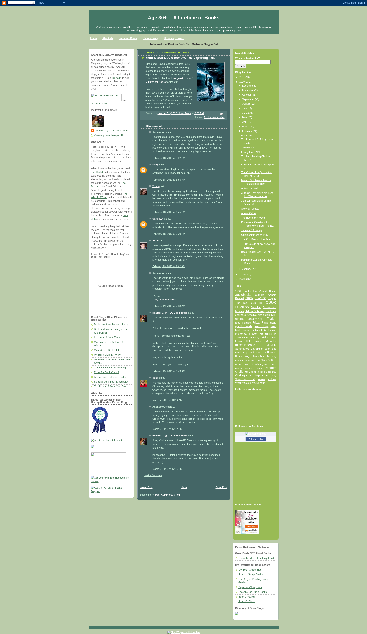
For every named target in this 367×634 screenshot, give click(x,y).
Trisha (156, 186)
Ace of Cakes (248, 213)
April (245, 122)
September (248, 99)
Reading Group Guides (250, 574)
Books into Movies (214, 117)
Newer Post (146, 487)
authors (259, 294)
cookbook (240, 314)
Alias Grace (247, 135)
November (248, 90)
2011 (242, 77)
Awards (272, 294)
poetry (238, 368)
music (238, 352)
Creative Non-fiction (258, 314)
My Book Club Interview (107, 355)
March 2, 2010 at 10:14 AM (167, 400)
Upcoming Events (174, 38)
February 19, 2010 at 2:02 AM (168, 266)
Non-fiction (268, 360)
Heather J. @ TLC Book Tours (111, 130)
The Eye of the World (253, 217)
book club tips (253, 302)
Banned (239, 298)
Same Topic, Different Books (110, 377)
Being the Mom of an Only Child (256, 558)
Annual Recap (267, 291)
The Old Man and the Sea (255, 239)
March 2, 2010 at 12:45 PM (167, 469)
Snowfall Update (250, 208)
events (239, 318)
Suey (155, 378)
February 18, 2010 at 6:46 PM (168, 212)
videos (272, 379)
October (247, 94)
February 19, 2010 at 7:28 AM (168, 306)
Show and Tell (245, 379)
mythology (241, 360)
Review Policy (150, 38)
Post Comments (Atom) (168, 494)
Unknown (157, 219)
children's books (255, 311)
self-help (255, 375)
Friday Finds (260, 322)
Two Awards (247, 147)
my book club (252, 352)
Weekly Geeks (243, 382)
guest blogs (261, 326)
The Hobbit (97, 172)
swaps (261, 379)
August (246, 104)
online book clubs (245, 364)
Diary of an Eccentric (164, 299)
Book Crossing (246, 596)
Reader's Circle (246, 601)
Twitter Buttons (99, 103)
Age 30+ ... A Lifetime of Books (183, 17)
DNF (273, 314)
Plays (273, 364)
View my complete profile (109, 135)
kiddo (265, 337)
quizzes (249, 368)
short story (269, 375)
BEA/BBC (260, 298)
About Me (107, 38)
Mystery (271, 356)
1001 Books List (246, 290)
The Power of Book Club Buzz (110, 386)
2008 (242, 279)
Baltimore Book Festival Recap (111, 324)
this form (116, 78)
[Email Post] (221, 113)
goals (273, 322)
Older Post (221, 487)
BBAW (249, 298)
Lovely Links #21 (250, 152)
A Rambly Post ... (251, 188)
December (248, 85)
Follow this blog (256, 439)
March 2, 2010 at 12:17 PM (167, 429)
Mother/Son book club (263, 348)
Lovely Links (243, 341)
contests (271, 311)
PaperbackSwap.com (250, 587)
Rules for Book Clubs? (106, 372)
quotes (259, 368)
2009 (242, 274)
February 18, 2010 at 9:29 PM (168, 234)
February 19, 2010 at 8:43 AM (168, 371)
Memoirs (271, 341)
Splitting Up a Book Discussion (111, 382)
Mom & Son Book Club (106, 350)
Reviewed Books (128, 38)
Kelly (155, 164)
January (247, 269)
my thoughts (255, 356)
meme (258, 341)
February (247, 131)
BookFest (256, 307)
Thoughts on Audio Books (252, 592)
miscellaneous (245, 345)
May (245, 117)
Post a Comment (153, 475)
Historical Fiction (246, 333)
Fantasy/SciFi (255, 318)
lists (274, 337)
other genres (262, 364)
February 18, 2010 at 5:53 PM (168, 179)
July (245, 108)
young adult (258, 382)
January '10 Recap (251, 230)
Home (93, 38)
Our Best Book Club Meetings (110, 367)
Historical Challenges (264, 330)
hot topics (266, 333)
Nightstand (254, 360)
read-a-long (258, 371)
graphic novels (243, 326)
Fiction (271, 318)
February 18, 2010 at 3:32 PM (168, 158)
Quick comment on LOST (255, 235)
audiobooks (243, 294)
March (246, 126)
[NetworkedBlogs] (255, 433)
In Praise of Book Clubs (107, 337)
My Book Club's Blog (249, 569)
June (245, 113)
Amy (155, 240)
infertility (254, 337)
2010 (242, 81)
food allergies (243, 322)
